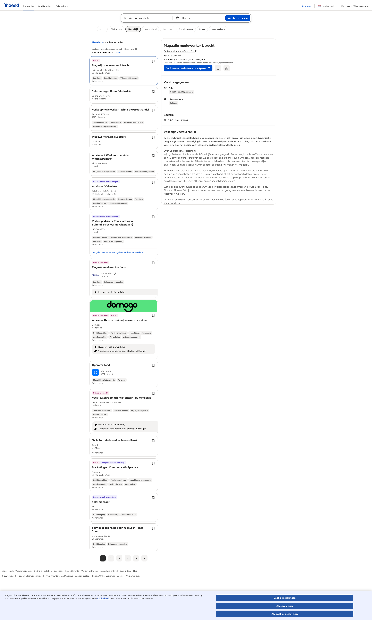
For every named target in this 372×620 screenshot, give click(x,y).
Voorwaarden (133, 575)
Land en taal (325, 6)
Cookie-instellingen (284, 597)
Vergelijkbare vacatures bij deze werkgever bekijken (118, 252)
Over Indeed (125, 570)
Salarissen (58, 570)
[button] (111, 65)
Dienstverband (150, 29)
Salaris (102, 29)
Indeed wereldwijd (109, 570)
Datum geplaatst (218, 29)
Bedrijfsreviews (44, 6)
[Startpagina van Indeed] (11, 5)
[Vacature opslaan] (218, 68)
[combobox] (147, 18)
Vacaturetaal (168, 29)
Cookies (121, 575)
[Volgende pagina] (144, 558)
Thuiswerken (116, 29)
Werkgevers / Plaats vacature (355, 6)
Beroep (202, 29)
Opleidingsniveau (186, 29)
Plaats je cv (97, 42)
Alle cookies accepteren (284, 613)
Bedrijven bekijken (43, 570)
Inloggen (306, 6)
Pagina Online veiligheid (103, 575)
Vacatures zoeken (23, 570)
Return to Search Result (257, 40)
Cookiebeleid (103, 598)
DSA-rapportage (83, 575)
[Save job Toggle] (153, 61)
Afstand (132, 29)
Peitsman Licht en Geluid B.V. (179, 51)
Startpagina (28, 6)
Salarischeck (62, 6)
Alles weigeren (284, 605)
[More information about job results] (136, 49)
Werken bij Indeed (89, 570)
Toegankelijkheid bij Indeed (31, 575)
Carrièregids (8, 570)
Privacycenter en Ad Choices (59, 575)
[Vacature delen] (226, 68)
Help (135, 570)
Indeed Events (72, 570)
